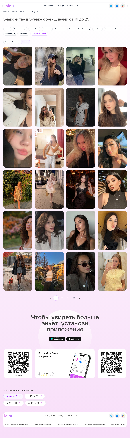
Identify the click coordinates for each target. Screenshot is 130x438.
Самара (107, 29)
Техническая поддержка (42, 424)
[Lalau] (9, 5)
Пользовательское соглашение (94, 424)
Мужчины (15, 42)
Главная (6, 12)
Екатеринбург (60, 29)
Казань (71, 29)
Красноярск (47, 29)
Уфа (116, 29)
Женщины (23, 12)
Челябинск (97, 29)
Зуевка (14, 12)
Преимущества (49, 6)
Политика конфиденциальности (67, 424)
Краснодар (24, 34)
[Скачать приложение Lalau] (111, 5)
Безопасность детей (118, 424)
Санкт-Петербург (20, 29)
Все (6, 42)
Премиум (61, 6)
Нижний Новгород (84, 29)
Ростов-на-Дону (10, 34)
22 (74, 298)
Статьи (70, 6)
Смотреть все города (39, 34)
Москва (7, 29)
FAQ (77, 6)
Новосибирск (34, 29)
